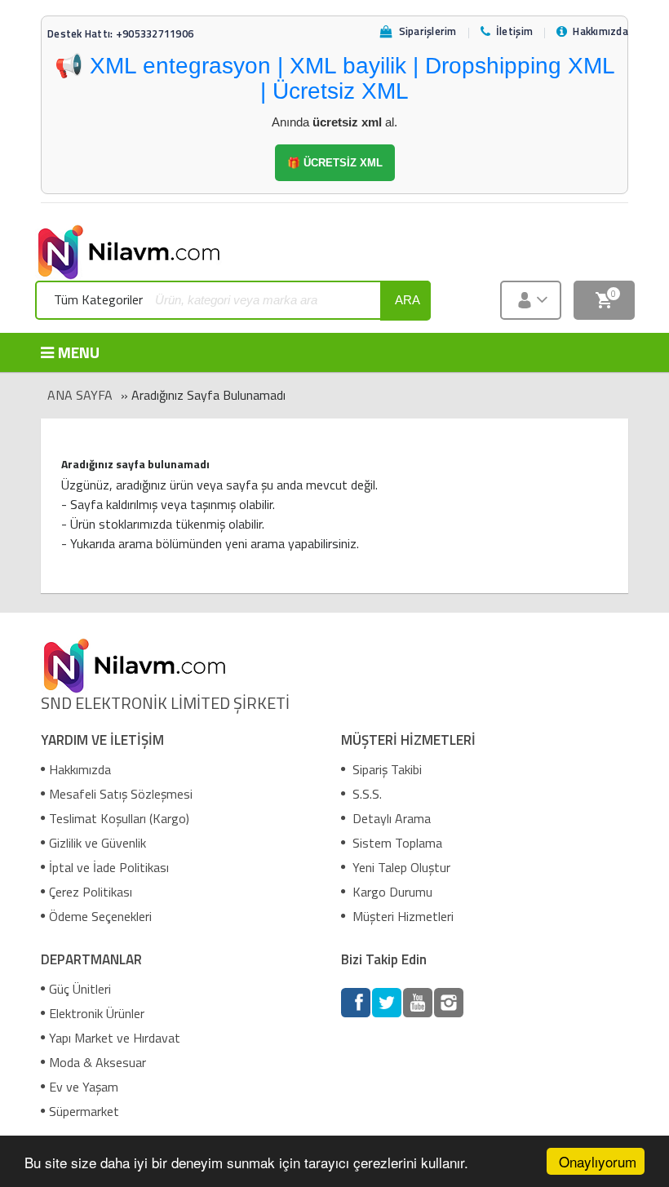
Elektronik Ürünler (96, 1013)
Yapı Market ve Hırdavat (114, 1037)
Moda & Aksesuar (97, 1062)
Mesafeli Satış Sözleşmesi (121, 794)
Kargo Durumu (390, 891)
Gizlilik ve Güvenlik (97, 843)
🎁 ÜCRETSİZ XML (335, 163)
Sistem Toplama (395, 843)
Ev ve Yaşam (83, 1086)
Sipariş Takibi (385, 769)
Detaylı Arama (390, 818)
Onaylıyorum (597, 1161)
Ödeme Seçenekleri (100, 916)
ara (407, 300)
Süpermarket (84, 1111)
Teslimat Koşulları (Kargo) (119, 818)
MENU (79, 352)
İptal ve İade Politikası (109, 867)
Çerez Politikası (90, 891)
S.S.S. (365, 794)
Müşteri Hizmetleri (401, 916)
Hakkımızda (80, 769)
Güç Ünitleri (80, 989)
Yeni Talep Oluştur (399, 867)
